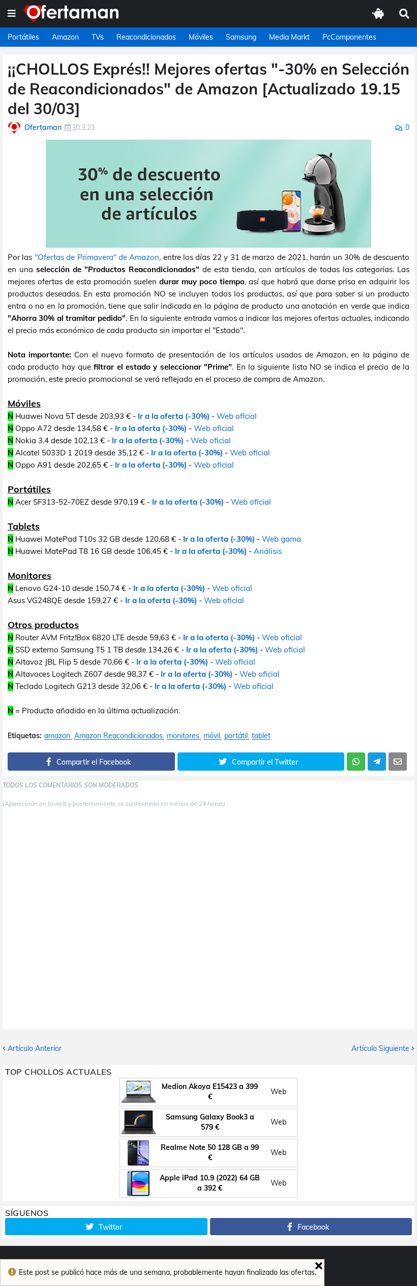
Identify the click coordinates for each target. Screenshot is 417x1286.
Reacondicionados (146, 37)
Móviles (201, 37)
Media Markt (289, 37)
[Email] (398, 761)
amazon (57, 736)
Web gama (281, 539)
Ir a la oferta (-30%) (174, 416)
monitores (183, 736)
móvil (211, 736)
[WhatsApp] (356, 761)
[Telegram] (377, 761)
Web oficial (237, 416)
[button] (11, 13)
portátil (236, 736)
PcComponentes (349, 37)
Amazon (65, 37)
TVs (98, 37)
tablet (261, 736)
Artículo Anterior (35, 1048)
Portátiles (23, 37)
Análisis (268, 551)
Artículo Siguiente (380, 1048)
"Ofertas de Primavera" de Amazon (97, 257)
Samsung (241, 37)
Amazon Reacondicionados (118, 736)
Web (278, 1091)
